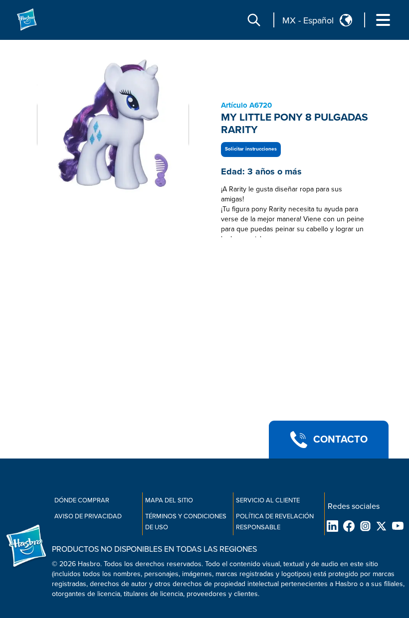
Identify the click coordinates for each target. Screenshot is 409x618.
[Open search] (253, 19)
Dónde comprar (81, 500)
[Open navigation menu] (383, 20)
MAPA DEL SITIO (169, 500)
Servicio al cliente (268, 500)
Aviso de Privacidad (88, 516)
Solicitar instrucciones (251, 149)
